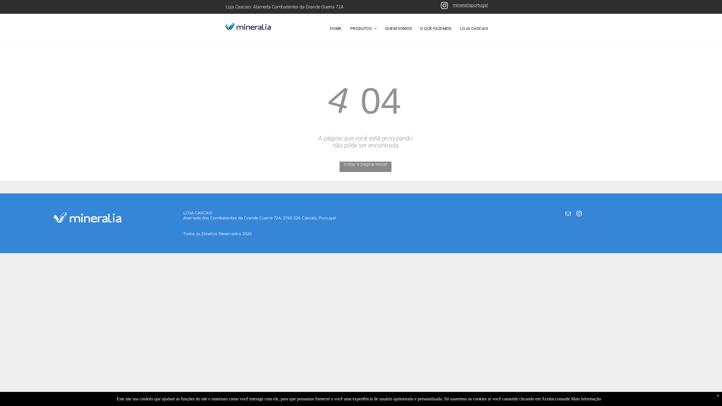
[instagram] (579, 214)
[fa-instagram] (444, 8)
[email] (568, 214)
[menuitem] (336, 28)
